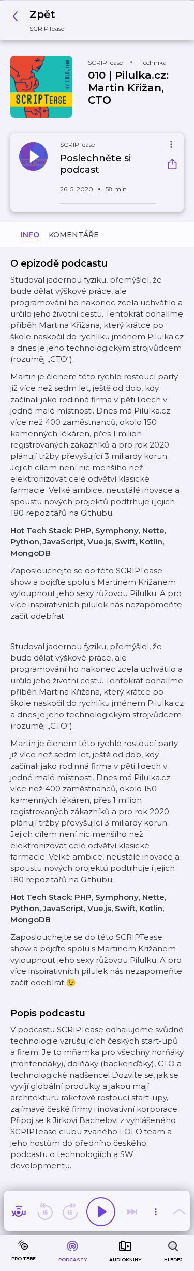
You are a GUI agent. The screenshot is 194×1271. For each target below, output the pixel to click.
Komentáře (74, 234)
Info (30, 234)
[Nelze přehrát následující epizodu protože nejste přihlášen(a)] (132, 1212)
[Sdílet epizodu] (172, 165)
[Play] (100, 1211)
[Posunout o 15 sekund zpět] (45, 1212)
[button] (41, 20)
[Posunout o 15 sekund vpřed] (70, 1212)
